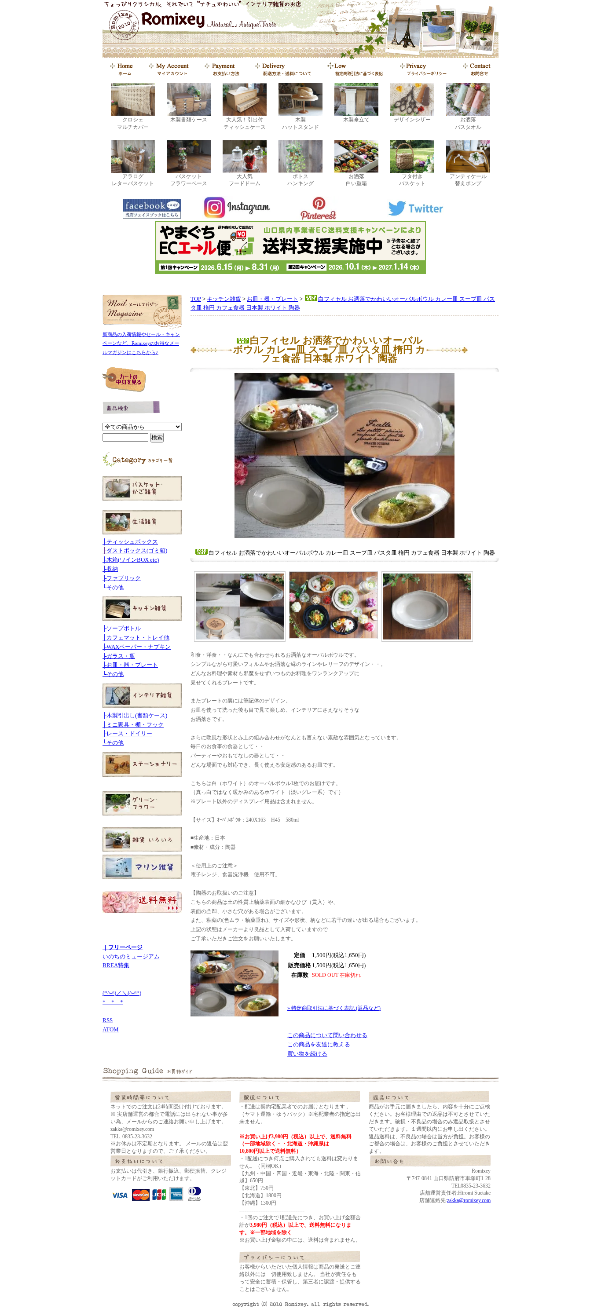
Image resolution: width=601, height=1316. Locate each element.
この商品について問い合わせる (327, 1035)
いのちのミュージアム (131, 956)
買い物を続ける (307, 1053)
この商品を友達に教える (318, 1044)
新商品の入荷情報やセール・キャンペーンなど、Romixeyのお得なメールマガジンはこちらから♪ (141, 343)
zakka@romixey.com (469, 1200)
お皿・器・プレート (272, 299)
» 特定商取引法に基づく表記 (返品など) (334, 1008)
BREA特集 (116, 965)
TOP (196, 299)
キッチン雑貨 (224, 299)
